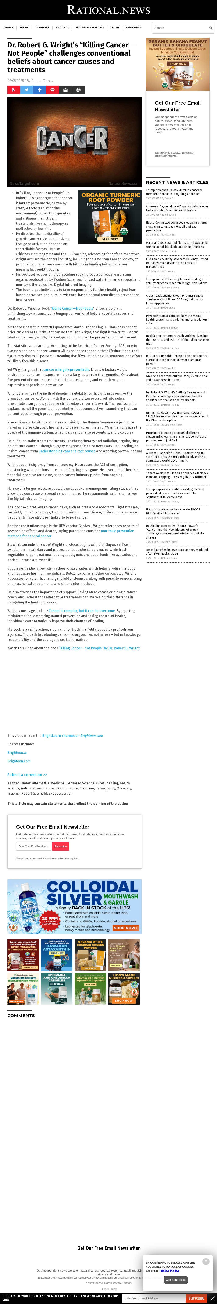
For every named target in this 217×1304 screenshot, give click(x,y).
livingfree (41, 27)
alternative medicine (48, 783)
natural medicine (80, 788)
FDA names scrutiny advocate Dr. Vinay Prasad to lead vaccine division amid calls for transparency (177, 263)
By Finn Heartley (169, 328)
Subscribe (196, 1298)
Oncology (124, 788)
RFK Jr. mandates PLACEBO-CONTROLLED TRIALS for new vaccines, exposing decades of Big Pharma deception (177, 416)
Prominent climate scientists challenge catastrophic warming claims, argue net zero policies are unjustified (176, 436)
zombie (8, 27)
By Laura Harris (169, 251)
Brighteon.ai (17, 753)
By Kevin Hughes (170, 348)
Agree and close (175, 1279)
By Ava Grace (168, 307)
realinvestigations (89, 27)
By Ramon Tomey (170, 287)
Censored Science (80, 783)
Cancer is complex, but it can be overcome (82, 611)
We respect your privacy (86, 1277)
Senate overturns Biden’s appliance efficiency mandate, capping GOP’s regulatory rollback (177, 475)
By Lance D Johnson (171, 424)
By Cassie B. (168, 198)
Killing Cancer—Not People (72, 308)
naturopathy (105, 788)
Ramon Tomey (42, 81)
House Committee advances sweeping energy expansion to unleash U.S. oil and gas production (176, 226)
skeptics (55, 793)
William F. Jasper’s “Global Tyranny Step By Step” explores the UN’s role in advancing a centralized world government (175, 456)
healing (112, 783)
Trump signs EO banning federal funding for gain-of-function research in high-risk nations (176, 281)
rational (62, 27)
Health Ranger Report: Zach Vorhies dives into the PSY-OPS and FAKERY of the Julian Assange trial (177, 339)
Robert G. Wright (34, 793)
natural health (54, 788)
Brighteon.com (19, 761)
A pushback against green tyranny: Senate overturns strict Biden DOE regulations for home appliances (174, 299)
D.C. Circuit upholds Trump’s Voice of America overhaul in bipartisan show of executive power (176, 359)
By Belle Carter (169, 542)
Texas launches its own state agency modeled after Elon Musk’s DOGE (177, 551)
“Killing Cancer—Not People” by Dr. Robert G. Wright (99, 648)
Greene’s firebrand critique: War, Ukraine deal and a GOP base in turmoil (177, 378)
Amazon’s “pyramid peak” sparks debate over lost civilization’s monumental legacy (177, 208)
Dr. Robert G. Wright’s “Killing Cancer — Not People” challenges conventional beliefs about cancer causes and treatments (175, 396)
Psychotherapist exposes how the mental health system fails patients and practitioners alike (177, 319)
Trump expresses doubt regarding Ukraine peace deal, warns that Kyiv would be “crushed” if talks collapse (175, 493)
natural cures (31, 788)
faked (24, 27)
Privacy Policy (108, 1289)
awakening (134, 27)
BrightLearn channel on (72, 736)
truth (114, 27)
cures (100, 783)
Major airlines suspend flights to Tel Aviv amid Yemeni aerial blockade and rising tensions (177, 244)
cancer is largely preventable (66, 370)
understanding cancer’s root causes (67, 451)
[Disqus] (74, 1075)
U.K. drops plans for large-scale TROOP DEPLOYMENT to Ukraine (173, 511)
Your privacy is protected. (29, 858)
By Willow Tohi (169, 214)
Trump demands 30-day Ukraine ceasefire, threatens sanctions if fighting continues (174, 192)
